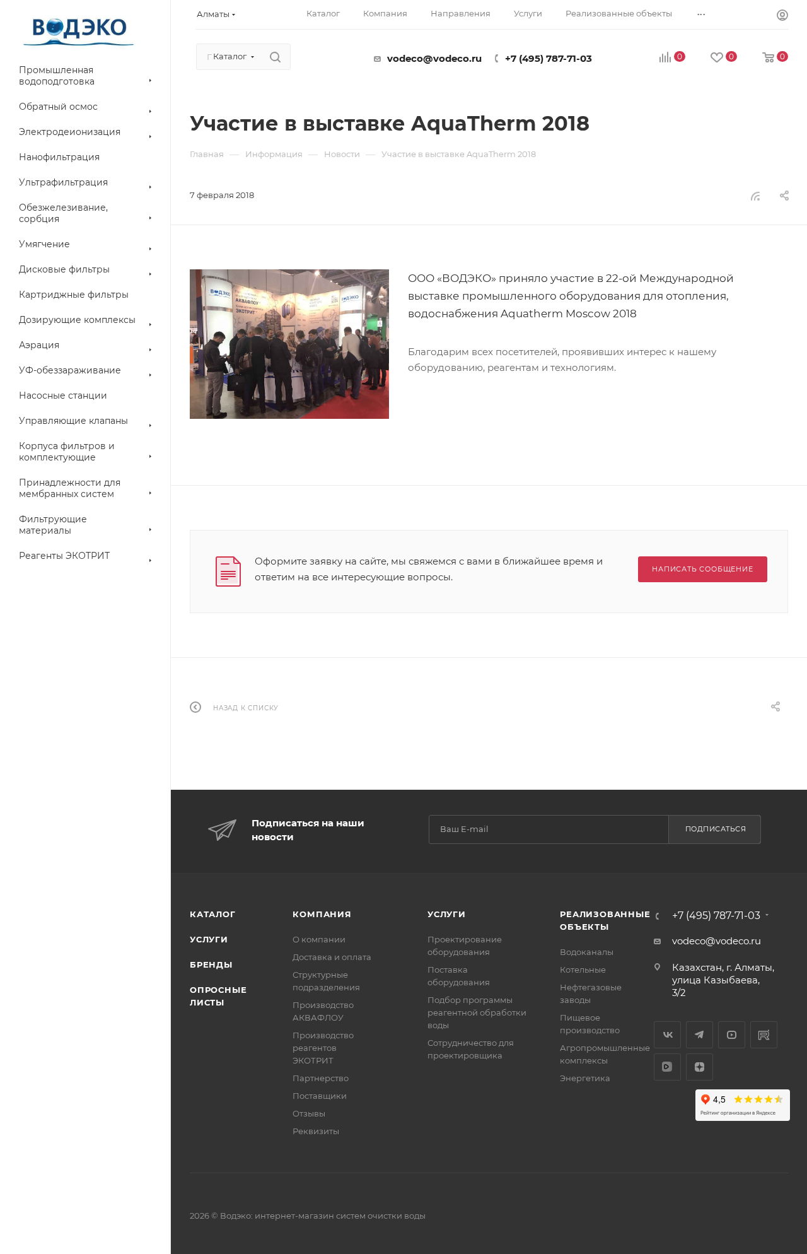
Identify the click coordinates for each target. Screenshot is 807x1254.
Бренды (211, 964)
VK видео (667, 1067)
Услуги (209, 939)
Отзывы (309, 1113)
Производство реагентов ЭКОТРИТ (323, 1047)
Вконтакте (667, 1034)
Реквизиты (316, 1131)
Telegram (699, 1034)
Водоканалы (586, 952)
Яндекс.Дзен (699, 1067)
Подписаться (715, 828)
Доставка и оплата (332, 957)
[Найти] (275, 57)
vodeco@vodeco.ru (434, 58)
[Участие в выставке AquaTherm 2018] (289, 344)
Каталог (213, 914)
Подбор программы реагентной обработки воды (476, 1012)
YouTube (731, 1034)
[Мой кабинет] (782, 17)
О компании (319, 939)
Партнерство (321, 1078)
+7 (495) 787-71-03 (548, 58)
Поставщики (320, 1096)
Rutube (763, 1034)
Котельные (583, 969)
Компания (322, 914)
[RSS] (755, 196)
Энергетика (585, 1078)
